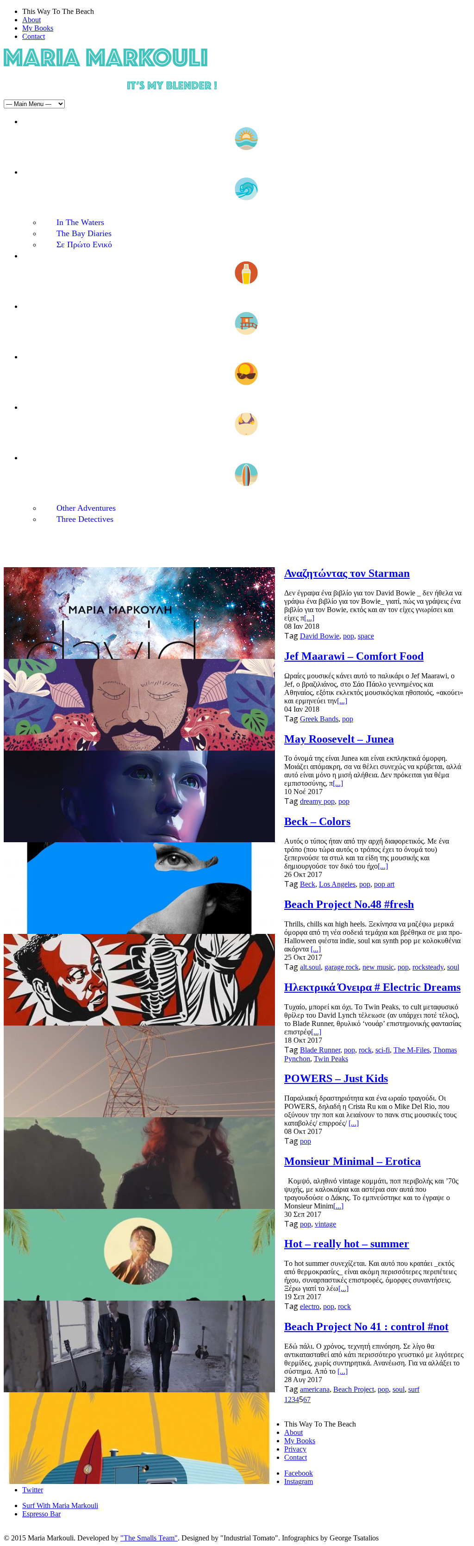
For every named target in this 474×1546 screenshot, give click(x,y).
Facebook (298, 1473)
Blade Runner (320, 1050)
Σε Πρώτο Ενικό (84, 244)
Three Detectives (84, 519)
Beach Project (353, 1389)
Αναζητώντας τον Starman (347, 573)
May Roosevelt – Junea (339, 739)
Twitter (32, 1490)
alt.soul (310, 967)
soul (453, 967)
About (31, 20)
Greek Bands (319, 719)
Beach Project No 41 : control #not (366, 1327)
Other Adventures (86, 508)
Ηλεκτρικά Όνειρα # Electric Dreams (372, 987)
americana (315, 1389)
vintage (325, 1224)
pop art (384, 884)
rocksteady (427, 967)
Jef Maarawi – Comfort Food (354, 656)
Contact (33, 36)
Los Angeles (337, 884)
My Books (37, 28)
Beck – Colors (317, 821)
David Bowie (319, 636)
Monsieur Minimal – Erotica (352, 1161)
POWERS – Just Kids (336, 1078)
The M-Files (411, 1050)
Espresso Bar (41, 1514)
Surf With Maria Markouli (60, 1505)
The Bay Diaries (84, 233)
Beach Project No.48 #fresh (349, 904)
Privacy (295, 1449)
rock (365, 1050)
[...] (309, 618)
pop (348, 636)
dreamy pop (317, 801)
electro (309, 1306)
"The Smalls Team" (149, 1538)
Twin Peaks (331, 1059)
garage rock (341, 967)
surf (413, 1389)
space (366, 636)
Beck (307, 884)
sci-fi (382, 1050)
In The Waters (80, 222)
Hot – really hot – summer (346, 1244)
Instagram (298, 1481)
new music (378, 967)
